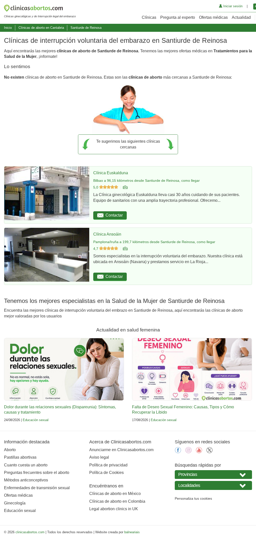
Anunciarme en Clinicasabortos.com (121, 450)
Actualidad (241, 17)
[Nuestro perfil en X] (209, 452)
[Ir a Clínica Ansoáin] (125, 248)
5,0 (96, 187)
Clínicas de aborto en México (115, 493)
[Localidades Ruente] (213, 485)
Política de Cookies (106, 472)
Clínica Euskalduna (110, 173)
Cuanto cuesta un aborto (26, 465)
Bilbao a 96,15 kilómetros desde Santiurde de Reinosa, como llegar (146, 180)
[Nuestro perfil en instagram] (188, 452)
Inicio (8, 28)
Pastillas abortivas (20, 457)
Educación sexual (35, 420)
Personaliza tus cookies (193, 498)
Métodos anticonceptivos (26, 480)
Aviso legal (99, 457)
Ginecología (15, 503)
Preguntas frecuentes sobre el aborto (36, 472)
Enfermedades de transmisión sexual (37, 488)
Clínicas (149, 17)
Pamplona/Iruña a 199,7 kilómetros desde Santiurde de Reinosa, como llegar (154, 242)
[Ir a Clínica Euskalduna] (125, 187)
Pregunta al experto (177, 17)
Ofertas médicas (213, 17)
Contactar (114, 215)
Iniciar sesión (232, 6)
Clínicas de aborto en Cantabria (41, 28)
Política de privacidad (108, 465)
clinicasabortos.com (30, 532)
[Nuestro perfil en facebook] (178, 452)
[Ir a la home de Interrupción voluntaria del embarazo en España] (40, 9)
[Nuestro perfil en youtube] (199, 452)
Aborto (10, 450)
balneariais (132, 532)
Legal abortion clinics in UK (113, 509)
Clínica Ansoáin (107, 234)
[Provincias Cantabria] (213, 474)
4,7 (96, 249)
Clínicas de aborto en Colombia (117, 501)
